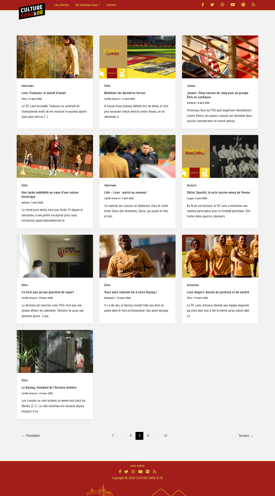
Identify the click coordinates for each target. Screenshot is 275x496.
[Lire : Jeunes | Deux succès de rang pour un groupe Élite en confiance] (220, 57)
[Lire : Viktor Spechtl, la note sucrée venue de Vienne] (220, 156)
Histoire (191, 185)
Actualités (193, 285)
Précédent (31, 436)
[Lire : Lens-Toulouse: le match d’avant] (55, 57)
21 (165, 436)
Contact (111, 5)
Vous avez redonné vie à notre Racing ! (130, 292)
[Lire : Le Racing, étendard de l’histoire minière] (55, 351)
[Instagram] (222, 5)
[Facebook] (202, 5)
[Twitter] (212, 5)
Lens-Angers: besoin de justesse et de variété (218, 292)
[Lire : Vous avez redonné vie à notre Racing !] (137, 256)
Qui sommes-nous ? (87, 5)
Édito (107, 85)
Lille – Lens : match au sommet (125, 192)
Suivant (246, 436)
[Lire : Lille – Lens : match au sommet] (137, 156)
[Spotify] (243, 5)
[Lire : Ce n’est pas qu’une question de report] (55, 256)
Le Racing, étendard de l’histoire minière (49, 387)
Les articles (61, 5)
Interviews (28, 85)
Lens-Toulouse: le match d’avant (44, 93)
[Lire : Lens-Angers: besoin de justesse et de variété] (220, 256)
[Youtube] (232, 5)
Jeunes (191, 85)
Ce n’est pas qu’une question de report (48, 292)
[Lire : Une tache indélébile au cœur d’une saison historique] (55, 156)
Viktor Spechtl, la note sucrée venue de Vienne (218, 192)
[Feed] (253, 5)
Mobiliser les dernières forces (124, 93)
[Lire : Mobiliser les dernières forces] (137, 57)
